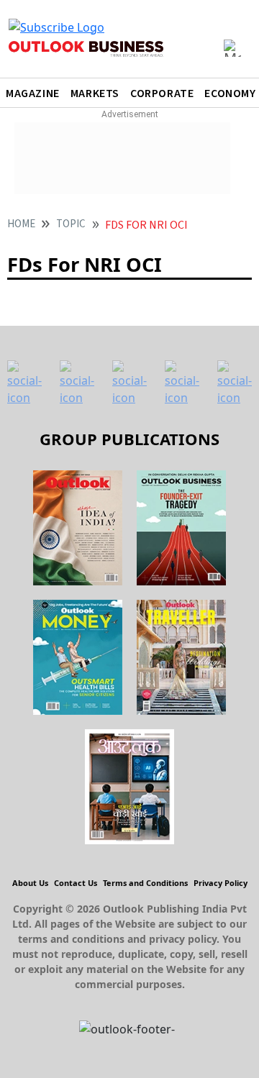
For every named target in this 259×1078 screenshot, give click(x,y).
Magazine (33, 93)
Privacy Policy (220, 882)
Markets (95, 93)
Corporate (162, 93)
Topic (71, 224)
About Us (30, 882)
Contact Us (75, 882)
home (21, 224)
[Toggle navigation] (232, 48)
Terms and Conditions (145, 882)
